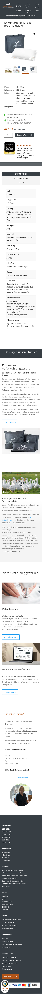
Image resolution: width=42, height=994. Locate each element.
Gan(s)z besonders (8, 922)
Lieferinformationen (9, 957)
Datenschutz (6, 966)
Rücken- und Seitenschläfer (16, 266)
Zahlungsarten (7, 969)
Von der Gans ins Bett (9, 925)
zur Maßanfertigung (11, 637)
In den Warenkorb (24, 135)
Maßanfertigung (7, 941)
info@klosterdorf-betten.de (19, 770)
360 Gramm (11, 203)
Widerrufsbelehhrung (9, 963)
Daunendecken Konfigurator (12, 944)
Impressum (6, 947)
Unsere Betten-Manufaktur (11, 919)
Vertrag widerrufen (10, 976)
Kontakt (5, 938)
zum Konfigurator (10, 692)
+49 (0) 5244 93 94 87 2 (19, 750)
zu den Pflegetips (10, 422)
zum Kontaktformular (21, 777)
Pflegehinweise (7, 928)
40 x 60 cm (10, 194)
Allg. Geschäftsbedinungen (11, 960)
